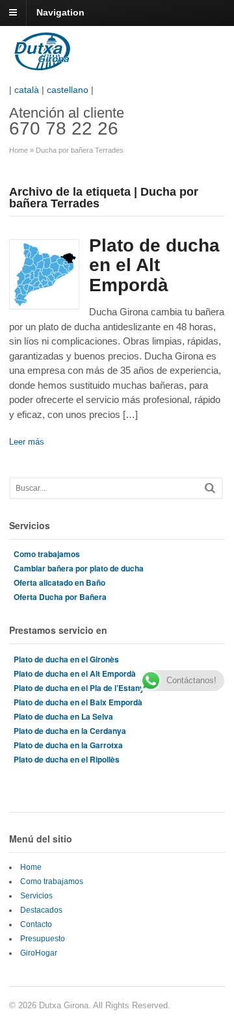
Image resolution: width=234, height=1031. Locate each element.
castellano (67, 90)
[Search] (210, 488)
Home (18, 150)
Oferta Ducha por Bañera (60, 597)
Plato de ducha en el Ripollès (67, 759)
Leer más (26, 442)
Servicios (36, 895)
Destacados (41, 910)
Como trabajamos (47, 554)
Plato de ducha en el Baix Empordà (78, 702)
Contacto (36, 924)
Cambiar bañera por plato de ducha (79, 568)
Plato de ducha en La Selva (63, 716)
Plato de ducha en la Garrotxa (68, 745)
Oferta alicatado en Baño (59, 582)
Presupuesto (42, 938)
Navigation (60, 12)
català (26, 90)
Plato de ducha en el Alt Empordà (154, 265)
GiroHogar (38, 953)
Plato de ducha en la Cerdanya (70, 731)
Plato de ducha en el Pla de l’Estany (79, 688)
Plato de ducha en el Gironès (66, 659)
